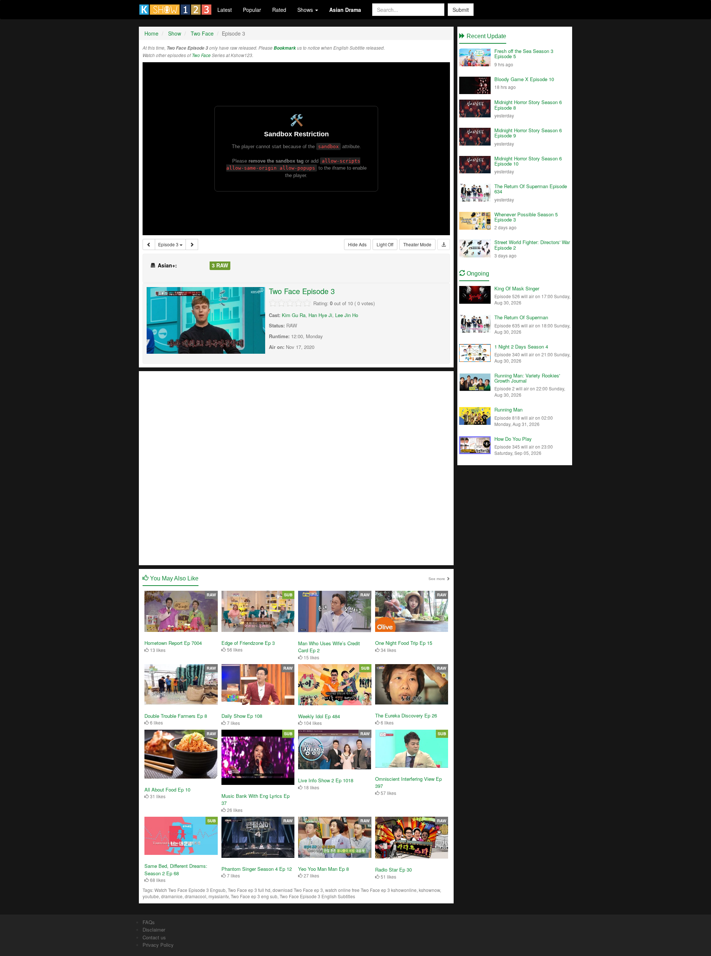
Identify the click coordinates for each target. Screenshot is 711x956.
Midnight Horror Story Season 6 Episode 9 (528, 133)
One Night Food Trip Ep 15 (403, 642)
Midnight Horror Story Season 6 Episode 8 (528, 105)
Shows (305, 9)
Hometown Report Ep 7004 (173, 642)
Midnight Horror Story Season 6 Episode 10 (528, 161)
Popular (252, 9)
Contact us (154, 937)
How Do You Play (513, 438)
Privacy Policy (158, 944)
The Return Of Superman (521, 317)
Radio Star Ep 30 (393, 869)
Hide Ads (357, 244)
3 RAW (220, 265)
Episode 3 (169, 244)
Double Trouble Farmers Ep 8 (175, 715)
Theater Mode (417, 244)
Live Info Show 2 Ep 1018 (325, 780)
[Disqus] (296, 467)
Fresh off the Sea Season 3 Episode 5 (523, 53)
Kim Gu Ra (294, 315)
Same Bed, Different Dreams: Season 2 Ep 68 (175, 869)
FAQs (149, 922)
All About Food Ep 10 (167, 789)
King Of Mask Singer (516, 288)
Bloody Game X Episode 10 (524, 79)
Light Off (385, 244)
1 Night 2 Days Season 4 (521, 346)
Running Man (508, 409)
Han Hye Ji (320, 315)
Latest (224, 9)
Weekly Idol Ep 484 (319, 716)
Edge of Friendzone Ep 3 (248, 642)
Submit (461, 9)
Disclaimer (154, 929)
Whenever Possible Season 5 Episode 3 (526, 217)
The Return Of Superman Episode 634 (530, 189)
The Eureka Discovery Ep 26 (406, 715)
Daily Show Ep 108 (241, 715)
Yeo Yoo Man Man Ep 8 (323, 868)
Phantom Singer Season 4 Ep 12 (256, 868)
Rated (279, 9)
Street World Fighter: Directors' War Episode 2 (532, 245)
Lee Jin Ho (346, 315)
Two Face (201, 55)
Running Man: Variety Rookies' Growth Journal (527, 378)
